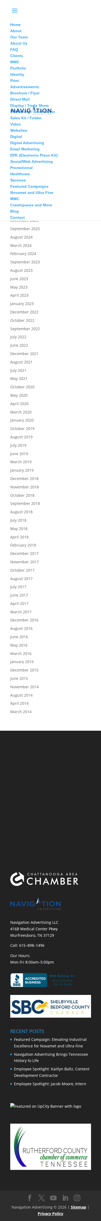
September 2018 (25, 503)
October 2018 (22, 495)
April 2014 (19, 703)
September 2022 (25, 328)
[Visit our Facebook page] (29, 1198)
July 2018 (18, 520)
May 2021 (18, 378)
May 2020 (18, 395)
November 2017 (24, 561)
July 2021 (18, 370)
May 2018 (18, 528)
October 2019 (22, 428)
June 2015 (19, 678)
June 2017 (19, 595)
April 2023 (19, 295)
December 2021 (24, 353)
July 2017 (18, 586)
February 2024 (23, 253)
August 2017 (21, 578)
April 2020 (19, 403)
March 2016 (21, 653)
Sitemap (78, 1207)
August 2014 (21, 695)
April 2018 (19, 537)
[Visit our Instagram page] (77, 1198)
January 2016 (22, 661)
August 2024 (21, 237)
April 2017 (19, 603)
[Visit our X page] (41, 1198)
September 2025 (25, 228)
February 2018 (23, 545)
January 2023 (22, 303)
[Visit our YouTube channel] (53, 1198)
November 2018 (24, 486)
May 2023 (18, 287)
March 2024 (21, 245)
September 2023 (25, 261)
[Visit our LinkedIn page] (65, 1198)
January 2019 (22, 470)
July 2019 (18, 445)
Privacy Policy (50, 1213)
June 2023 (19, 278)
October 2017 (22, 570)
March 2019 (21, 461)
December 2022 (24, 312)
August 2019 (21, 436)
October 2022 (22, 320)
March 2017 (21, 611)
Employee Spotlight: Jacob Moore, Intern (50, 1083)
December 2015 (24, 670)
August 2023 (21, 270)
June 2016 (19, 636)
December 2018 (24, 478)
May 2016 (18, 645)
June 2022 (19, 345)
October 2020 (22, 386)
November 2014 (24, 686)
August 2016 (21, 628)
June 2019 (19, 453)
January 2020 (22, 420)
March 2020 (21, 412)
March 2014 (21, 711)
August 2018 (21, 511)
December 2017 (24, 553)
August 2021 (21, 362)
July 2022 (18, 336)
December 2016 (24, 620)
